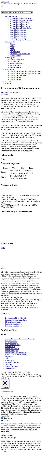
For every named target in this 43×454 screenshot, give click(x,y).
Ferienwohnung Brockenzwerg (20, 26)
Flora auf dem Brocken (13, 322)
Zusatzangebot (10, 42)
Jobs (6, 358)
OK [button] (40, 376)
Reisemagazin (10, 58)
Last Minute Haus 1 (16, 77)
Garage (12, 50)
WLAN (12, 44)
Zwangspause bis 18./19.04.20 (16, 318)
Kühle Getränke (15, 56)
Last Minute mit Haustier (18, 75)
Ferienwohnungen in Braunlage (21, 40)
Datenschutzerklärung (13, 345)
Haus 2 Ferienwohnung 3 (18, 34)
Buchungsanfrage (11, 343)
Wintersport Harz (16, 67)
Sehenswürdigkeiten (17, 60)
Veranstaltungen (15, 65)
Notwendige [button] (5, 416)
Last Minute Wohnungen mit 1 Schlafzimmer (25, 71)
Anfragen (8, 81)
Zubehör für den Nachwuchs (20, 54)
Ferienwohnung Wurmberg (19, 22)
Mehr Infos (5, 378)
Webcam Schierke (11, 366)
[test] (3, 248)
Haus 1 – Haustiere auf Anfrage (16, 355)
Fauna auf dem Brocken (13, 324)
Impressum (9, 357)
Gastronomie (14, 61)
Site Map (8, 364)
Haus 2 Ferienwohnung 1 (18, 30)
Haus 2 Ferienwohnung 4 (18, 36)
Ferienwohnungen (11, 16)
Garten (12, 46)
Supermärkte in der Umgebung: (16, 320)
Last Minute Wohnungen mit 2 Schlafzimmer (25, 73)
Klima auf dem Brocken (13, 326)
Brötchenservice (11, 341)
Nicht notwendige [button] (7, 435)
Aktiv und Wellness (16, 63)
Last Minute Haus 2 (16, 79)
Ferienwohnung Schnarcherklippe (21, 20)
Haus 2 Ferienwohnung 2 (18, 32)
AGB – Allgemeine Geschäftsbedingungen (20, 339)
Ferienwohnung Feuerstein (19, 24)
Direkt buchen (10, 347)
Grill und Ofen (15, 52)
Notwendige (8, 418)
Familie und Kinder (12, 349)
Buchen (8, 83)
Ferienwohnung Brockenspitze (20, 18)
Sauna (12, 48)
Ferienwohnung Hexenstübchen (21, 28)
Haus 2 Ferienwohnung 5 (18, 38)
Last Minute (9, 69)
